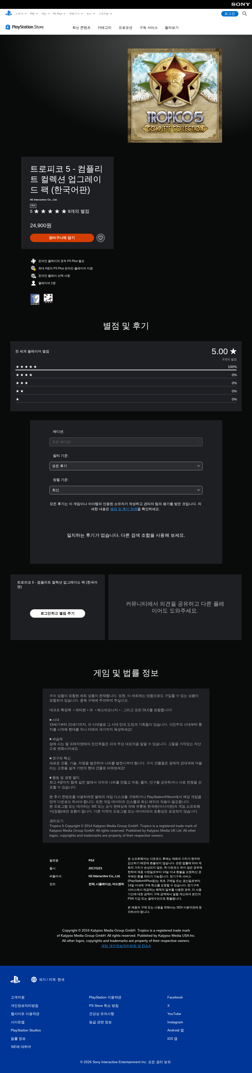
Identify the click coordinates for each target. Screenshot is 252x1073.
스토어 (19, 13)
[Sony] (241, 8)
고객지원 (103, 13)
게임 (44, 13)
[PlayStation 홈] (8, 14)
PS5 (32, 13)
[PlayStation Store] (25, 27)
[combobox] (126, 442)
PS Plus (57, 13)
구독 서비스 (149, 27)
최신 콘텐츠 (81, 27)
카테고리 (104, 27)
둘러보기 (172, 27)
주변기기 (74, 13)
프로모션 (125, 27)
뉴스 (89, 13)
